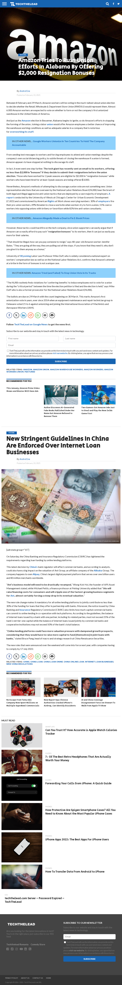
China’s (34, 566)
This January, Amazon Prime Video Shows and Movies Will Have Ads (23, 390)
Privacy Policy (11, 978)
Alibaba (98, 570)
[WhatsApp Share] (38, 315)
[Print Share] (52, 315)
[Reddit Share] (30, 315)
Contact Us (37, 978)
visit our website (60, 353)
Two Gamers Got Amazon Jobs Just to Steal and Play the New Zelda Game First (98, 410)
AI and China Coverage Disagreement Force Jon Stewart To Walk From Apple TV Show (98, 703)
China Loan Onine (53, 662)
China (26, 662)
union (50, 124)
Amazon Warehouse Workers (66, 369)
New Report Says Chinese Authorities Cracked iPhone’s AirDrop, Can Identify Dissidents (60, 703)
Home (48, 978)
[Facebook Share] (9, 315)
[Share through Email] (45, 315)
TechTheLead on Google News (31, 324)
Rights (51, 201)
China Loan (36, 662)
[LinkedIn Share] (23, 315)
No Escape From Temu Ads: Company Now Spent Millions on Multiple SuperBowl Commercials (22, 703)
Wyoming (25, 255)
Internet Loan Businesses (99, 662)
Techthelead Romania (17, 944)
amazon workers (93, 369)
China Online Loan (74, 662)
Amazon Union (41, 369)
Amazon (26, 120)
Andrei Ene (25, 91)
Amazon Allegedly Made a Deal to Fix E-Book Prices (61, 218)
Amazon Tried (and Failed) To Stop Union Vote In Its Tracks (64, 272)
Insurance (24, 609)
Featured (30, 372)
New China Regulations (19, 664)
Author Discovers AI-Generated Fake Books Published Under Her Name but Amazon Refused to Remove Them (59, 412)
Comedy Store (38, 944)
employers (104, 201)
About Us (25, 978)
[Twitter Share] (16, 315)
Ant (12, 595)
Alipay (36, 574)
